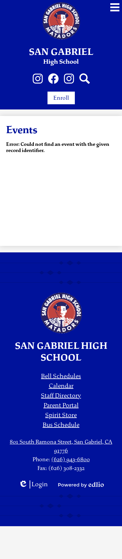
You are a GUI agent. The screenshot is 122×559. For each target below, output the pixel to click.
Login (33, 484)
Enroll (61, 98)
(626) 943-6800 (70, 459)
